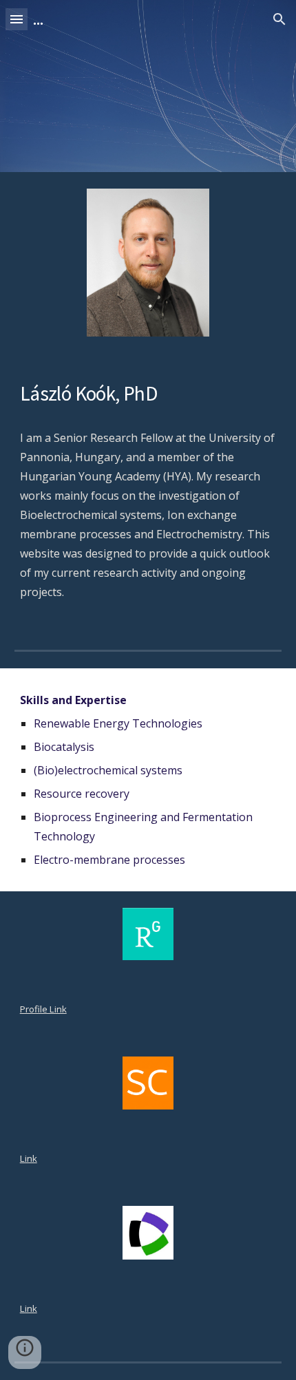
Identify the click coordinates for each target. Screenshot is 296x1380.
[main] (148, 394)
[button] (16, 19)
